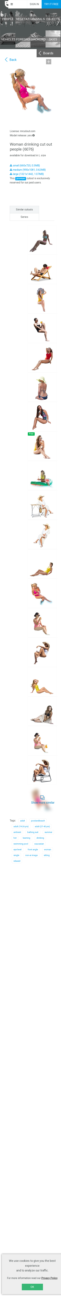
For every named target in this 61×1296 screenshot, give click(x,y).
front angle (33, 849)
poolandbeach (38, 820)
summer (48, 832)
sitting (47, 855)
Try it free (51, 4)
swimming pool (21, 844)
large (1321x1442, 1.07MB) (28, 174)
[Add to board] (48, 61)
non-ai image (31, 855)
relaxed (17, 861)
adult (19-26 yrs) (21, 826)
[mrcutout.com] (4, 4)
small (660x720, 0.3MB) (26, 165)
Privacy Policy (49, 1278)
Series (24, 216)
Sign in (34, 4)
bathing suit (32, 832)
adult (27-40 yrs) (42, 826)
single (16, 855)
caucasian (39, 844)
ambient (17, 832)
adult (22, 820)
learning (26, 838)
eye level (17, 849)
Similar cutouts (24, 209)
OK (32, 1286)
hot (15, 838)
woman (47, 849)
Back (13, 60)
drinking (40, 838)
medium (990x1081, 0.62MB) (29, 169)
